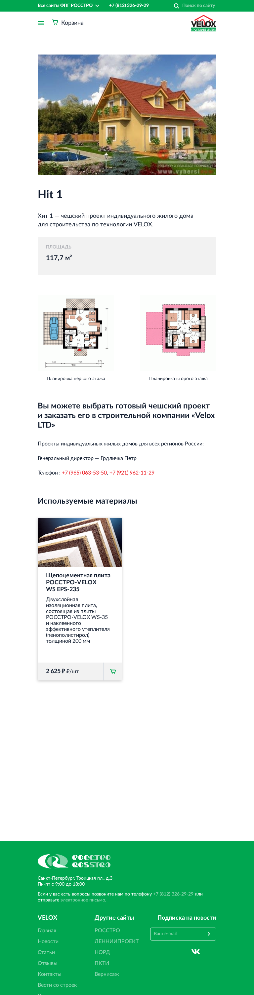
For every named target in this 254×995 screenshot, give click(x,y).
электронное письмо (83, 900)
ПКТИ (102, 963)
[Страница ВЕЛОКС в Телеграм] (212, 951)
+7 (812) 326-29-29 (129, 5)
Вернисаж (107, 974)
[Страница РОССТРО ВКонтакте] (195, 951)
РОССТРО (107, 930)
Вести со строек (57, 985)
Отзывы (48, 963)
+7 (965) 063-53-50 (84, 473)
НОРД (102, 952)
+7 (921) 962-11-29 (131, 473)
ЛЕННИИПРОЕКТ (117, 941)
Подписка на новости (186, 918)
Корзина (72, 23)
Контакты (50, 974)
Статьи (46, 952)
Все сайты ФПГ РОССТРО (65, 5)
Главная (47, 930)
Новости (48, 941)
